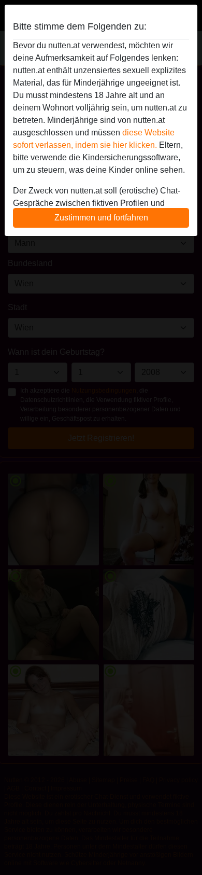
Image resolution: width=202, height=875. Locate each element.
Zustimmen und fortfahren (101, 217)
